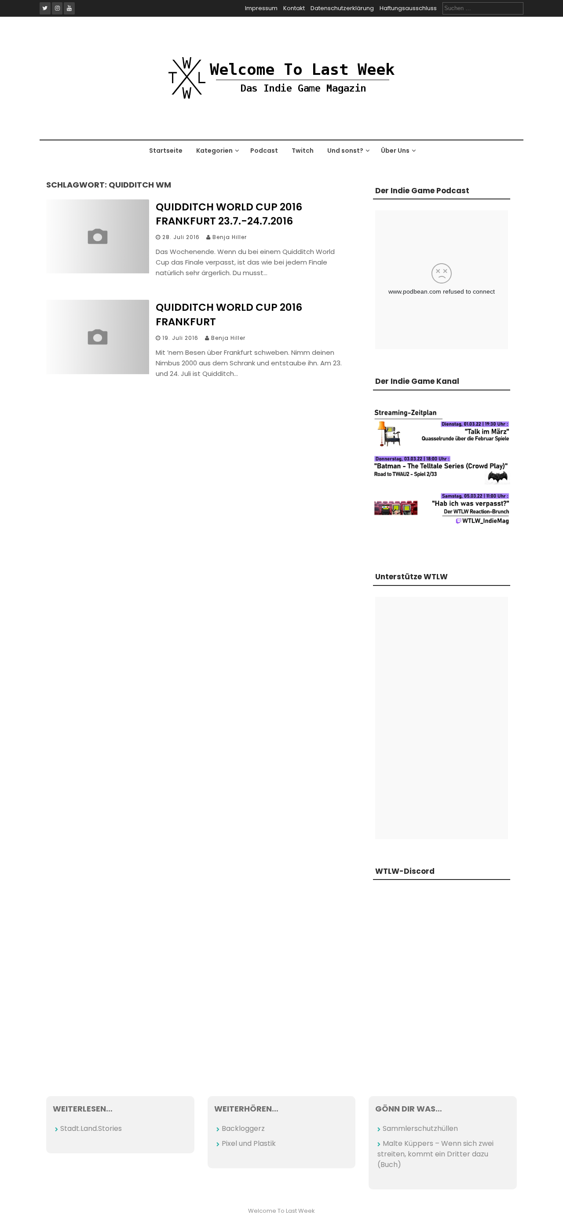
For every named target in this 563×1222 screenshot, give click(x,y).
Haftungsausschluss (408, 8)
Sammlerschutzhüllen (420, 1128)
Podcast (264, 150)
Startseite (166, 150)
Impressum (261, 8)
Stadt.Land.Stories (91, 1128)
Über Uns (395, 150)
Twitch (303, 150)
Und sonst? (345, 150)
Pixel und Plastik (249, 1143)
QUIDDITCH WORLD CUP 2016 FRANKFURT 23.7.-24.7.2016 (229, 214)
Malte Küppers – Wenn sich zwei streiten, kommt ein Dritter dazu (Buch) (435, 1154)
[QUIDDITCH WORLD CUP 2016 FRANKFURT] (97, 372)
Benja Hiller (229, 237)
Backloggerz (243, 1128)
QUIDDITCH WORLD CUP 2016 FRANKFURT (229, 314)
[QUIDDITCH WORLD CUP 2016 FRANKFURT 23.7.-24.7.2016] (97, 271)
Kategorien (214, 150)
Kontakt (294, 8)
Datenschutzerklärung (342, 8)
